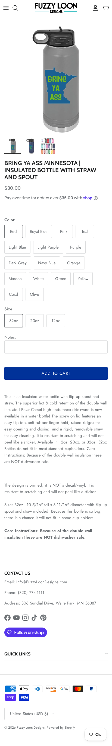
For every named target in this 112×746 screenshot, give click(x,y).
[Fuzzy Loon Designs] (56, 8)
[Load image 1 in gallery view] (56, 79)
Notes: (10, 337)
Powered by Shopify (61, 727)
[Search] (18, 8)
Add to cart (56, 373)
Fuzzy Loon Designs (31, 727)
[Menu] (6, 8)
